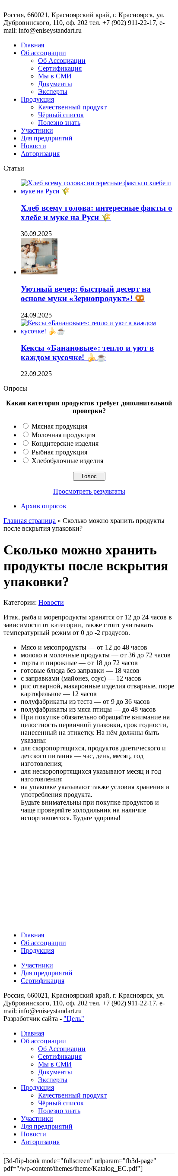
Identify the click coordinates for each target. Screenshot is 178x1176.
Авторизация (40, 153)
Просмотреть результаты (89, 491)
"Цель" (74, 1018)
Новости (33, 145)
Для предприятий (47, 138)
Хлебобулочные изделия (67, 460)
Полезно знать (59, 122)
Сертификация (60, 68)
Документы (55, 83)
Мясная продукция (59, 426)
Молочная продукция (63, 435)
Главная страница (29, 520)
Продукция (37, 99)
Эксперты (52, 91)
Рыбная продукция (59, 452)
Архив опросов (43, 506)
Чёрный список (61, 114)
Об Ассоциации (62, 60)
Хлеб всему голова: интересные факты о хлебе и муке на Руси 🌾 (96, 212)
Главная (32, 45)
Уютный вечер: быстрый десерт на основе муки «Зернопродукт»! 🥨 (86, 293)
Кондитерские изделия (65, 443)
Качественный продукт (72, 107)
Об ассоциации (43, 52)
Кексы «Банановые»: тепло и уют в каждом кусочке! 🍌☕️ (87, 352)
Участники (37, 130)
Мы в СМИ (55, 76)
